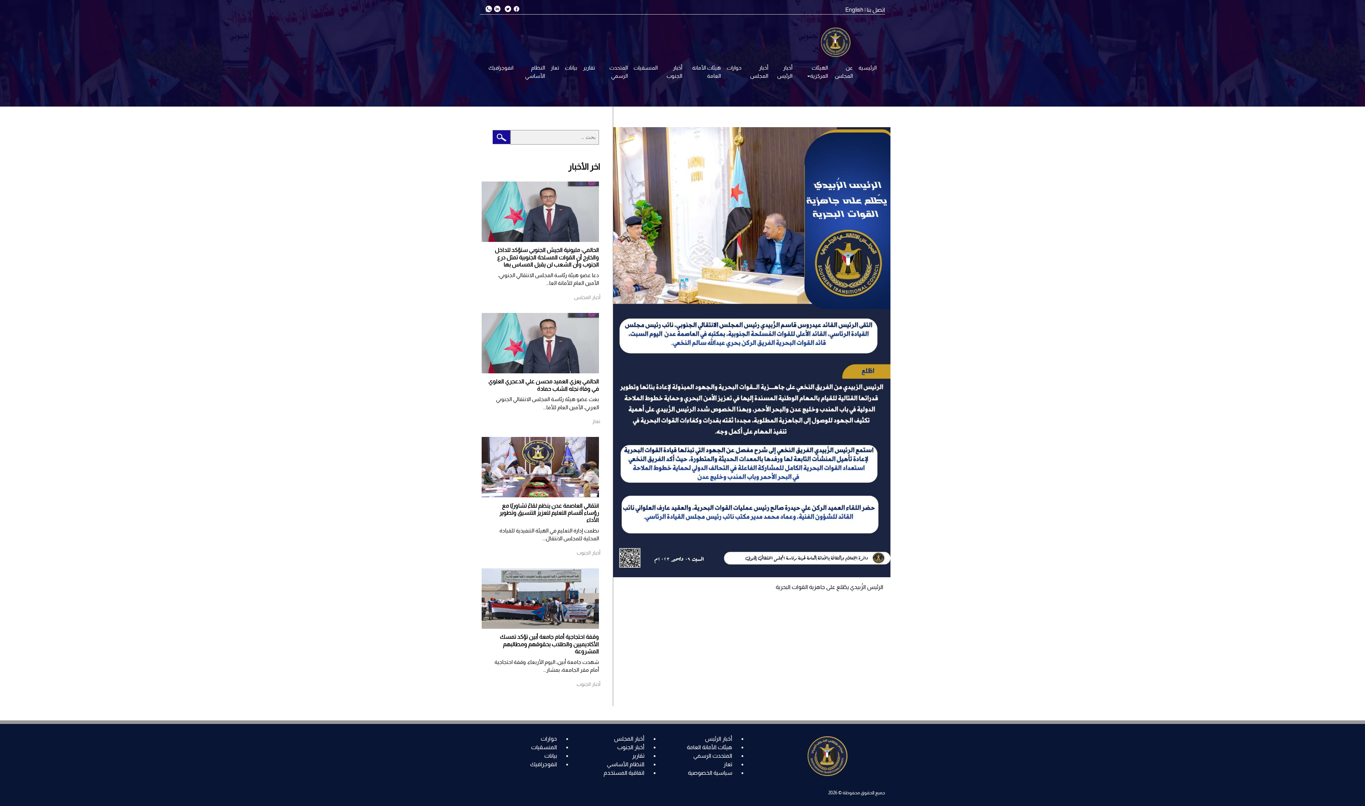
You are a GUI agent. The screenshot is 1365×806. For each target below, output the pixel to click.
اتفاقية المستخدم (624, 773)
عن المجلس (844, 72)
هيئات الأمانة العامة (706, 72)
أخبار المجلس (759, 72)
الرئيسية (867, 68)
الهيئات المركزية (819, 72)
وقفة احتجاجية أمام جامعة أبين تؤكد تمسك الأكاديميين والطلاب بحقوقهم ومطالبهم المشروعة (549, 644)
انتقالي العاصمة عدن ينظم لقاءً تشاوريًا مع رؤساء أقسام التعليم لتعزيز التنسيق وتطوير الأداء (549, 513)
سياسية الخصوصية (710, 773)
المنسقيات (645, 68)
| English (855, 10)
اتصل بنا (876, 10)
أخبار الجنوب (674, 72)
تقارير (589, 68)
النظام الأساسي (535, 72)
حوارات (734, 68)
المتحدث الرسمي (618, 72)
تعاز (555, 68)
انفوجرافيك (500, 68)
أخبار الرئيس (784, 72)
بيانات (571, 68)
